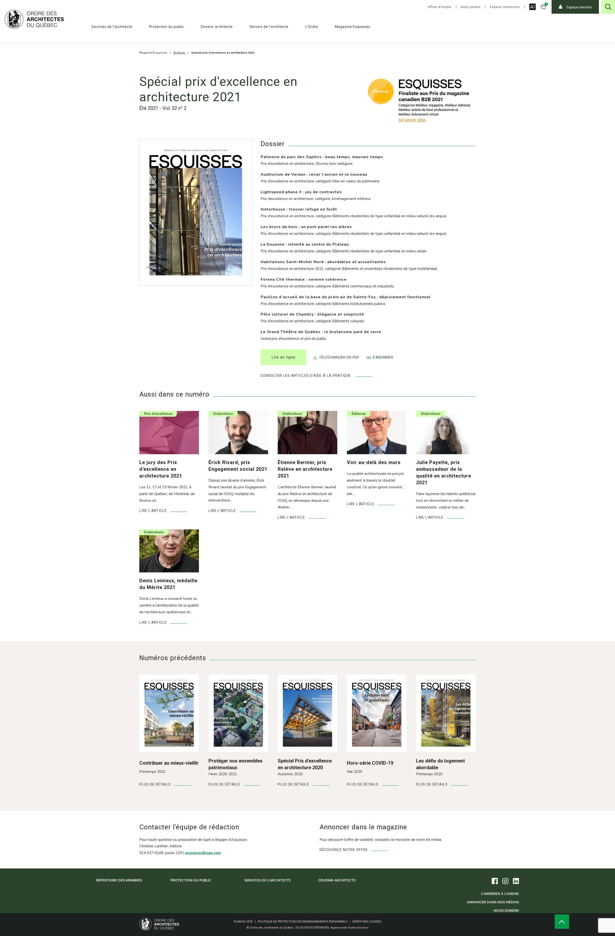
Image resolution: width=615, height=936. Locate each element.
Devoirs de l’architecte (269, 27)
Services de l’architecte (112, 27)
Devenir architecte (217, 27)
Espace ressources (505, 7)
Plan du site (243, 922)
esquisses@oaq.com (203, 852)
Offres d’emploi (439, 7)
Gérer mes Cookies (366, 922)
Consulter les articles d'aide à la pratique (306, 376)
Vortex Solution (358, 928)
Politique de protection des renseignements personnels (302, 922)
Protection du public (166, 27)
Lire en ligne (283, 357)
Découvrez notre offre (344, 850)
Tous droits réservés (312, 928)
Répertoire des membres (119, 880)
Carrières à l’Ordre (500, 894)
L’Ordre (311, 27)
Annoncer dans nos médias (493, 902)
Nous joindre (470, 7)
